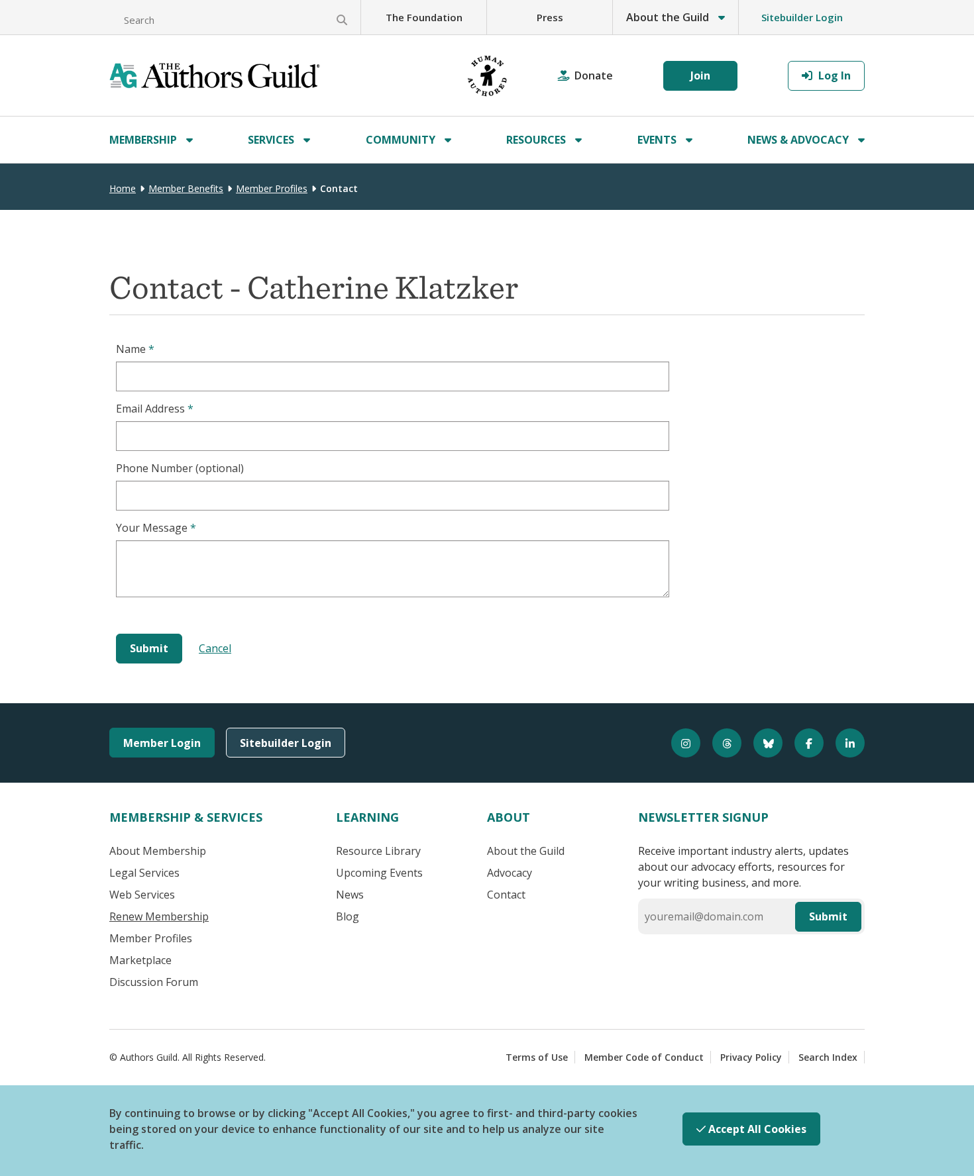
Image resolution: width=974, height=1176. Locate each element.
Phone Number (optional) (180, 468)
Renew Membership (159, 916)
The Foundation (424, 17)
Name (135, 349)
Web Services (142, 894)
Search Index (827, 1057)
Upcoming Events (379, 872)
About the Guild (526, 851)
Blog (347, 916)
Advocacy (509, 872)
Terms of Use (537, 1057)
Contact (506, 894)
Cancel (215, 648)
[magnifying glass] (342, 20)
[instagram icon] (679, 743)
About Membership (157, 851)
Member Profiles (271, 188)
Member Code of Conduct (644, 1057)
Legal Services (144, 872)
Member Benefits (185, 188)
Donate (593, 75)
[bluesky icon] (762, 743)
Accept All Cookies (756, 1129)
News (350, 894)
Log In (833, 75)
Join (700, 75)
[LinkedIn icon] (844, 743)
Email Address (154, 408)
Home (122, 188)
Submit (828, 916)
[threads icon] (720, 743)
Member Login (162, 743)
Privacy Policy (751, 1057)
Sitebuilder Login (802, 17)
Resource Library (378, 851)
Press (550, 17)
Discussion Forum (153, 982)
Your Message (156, 527)
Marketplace (140, 960)
